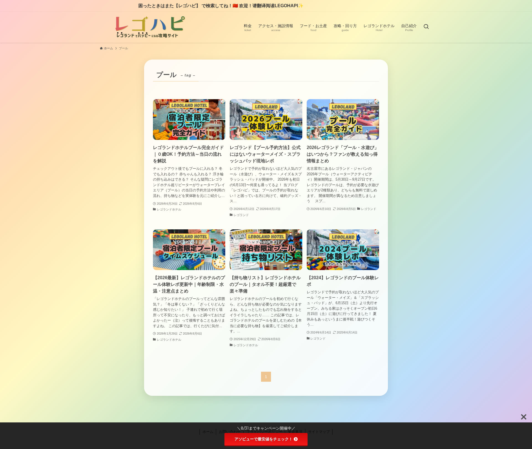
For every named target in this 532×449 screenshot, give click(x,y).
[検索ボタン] (426, 27)
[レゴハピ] (149, 27)
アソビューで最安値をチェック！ (263, 439)
